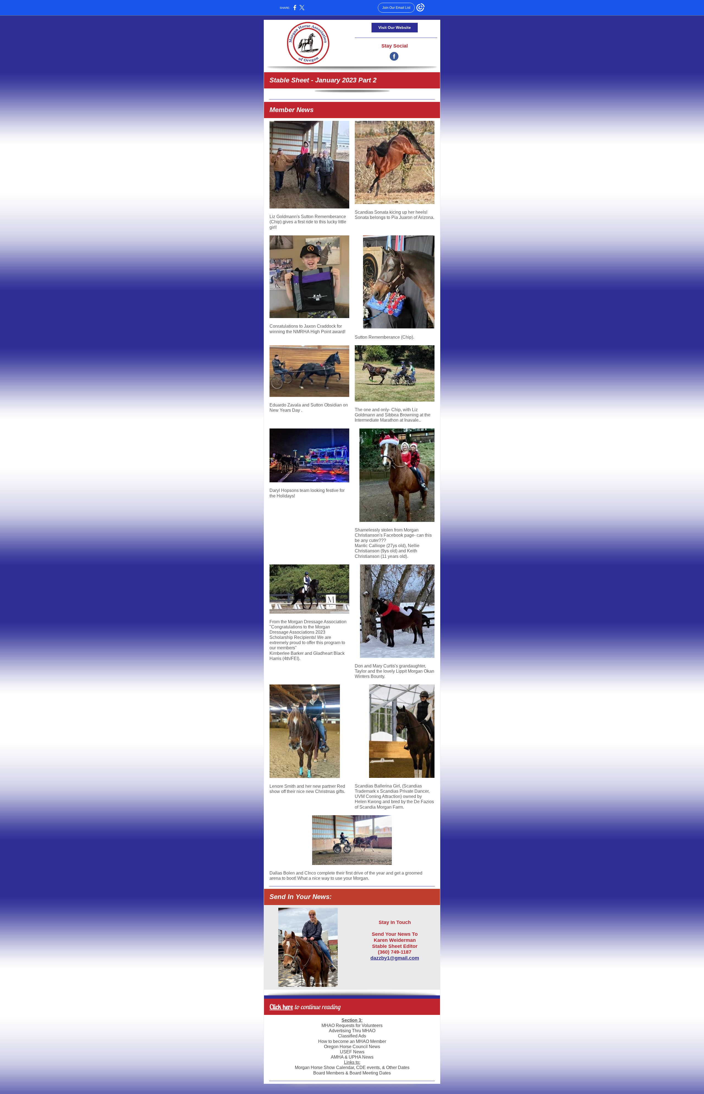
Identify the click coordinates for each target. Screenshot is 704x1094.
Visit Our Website (394, 27)
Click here (281, 1007)
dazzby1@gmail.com (394, 958)
